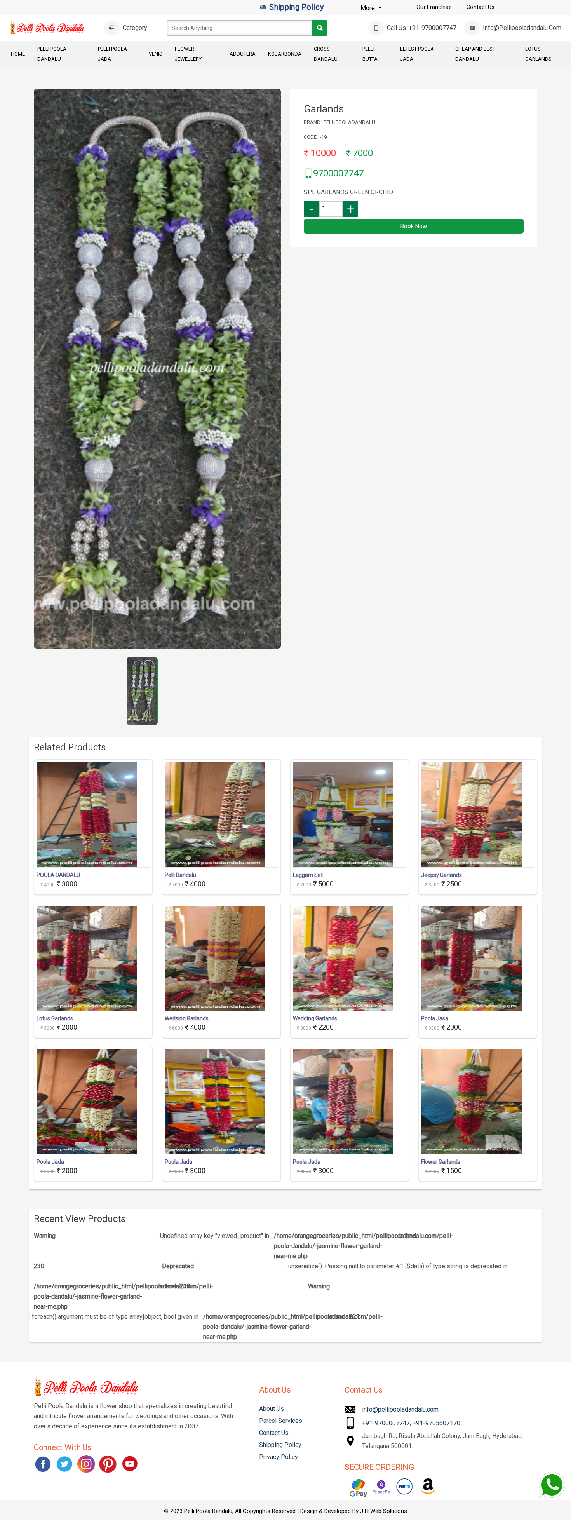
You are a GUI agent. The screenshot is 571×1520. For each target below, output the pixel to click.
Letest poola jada (417, 54)
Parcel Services (280, 1420)
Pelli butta (370, 54)
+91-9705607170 (436, 1423)
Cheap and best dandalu (475, 54)
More (368, 8)
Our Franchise (434, 7)
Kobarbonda (284, 54)
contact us (480, 7)
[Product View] (93, 859)
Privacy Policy (278, 1457)
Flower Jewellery (188, 54)
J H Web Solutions (383, 1511)
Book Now (413, 226)
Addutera (243, 54)
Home (18, 54)
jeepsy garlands (441, 875)
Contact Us (274, 1432)
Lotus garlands (538, 54)
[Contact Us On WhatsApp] (551, 1485)
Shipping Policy (295, 7)
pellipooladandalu (349, 122)
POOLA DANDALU (58, 875)
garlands (324, 109)
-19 (323, 137)
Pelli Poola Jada (112, 54)
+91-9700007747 (386, 1423)
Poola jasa (434, 1018)
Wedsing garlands (187, 1018)
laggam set (308, 875)
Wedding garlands (315, 1018)
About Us (271, 1408)
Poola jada (50, 1161)
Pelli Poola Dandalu (51, 54)
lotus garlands (55, 1018)
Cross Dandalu (326, 54)
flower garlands (440, 1161)
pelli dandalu (180, 875)
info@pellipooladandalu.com (400, 1409)
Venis (155, 54)
